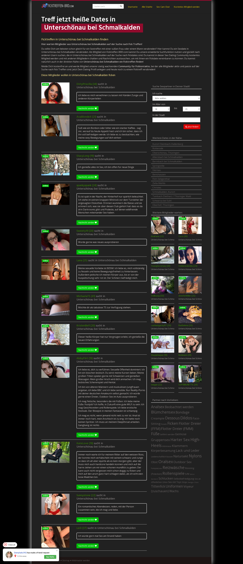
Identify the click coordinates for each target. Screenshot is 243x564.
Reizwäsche (173, 467)
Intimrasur (166, 446)
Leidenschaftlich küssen (162, 456)
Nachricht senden (86, 108)
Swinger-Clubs (193, 482)
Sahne (192, 474)
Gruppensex (160, 440)
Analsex (157, 406)
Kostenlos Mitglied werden (187, 7)
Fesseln (164, 424)
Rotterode (157, 148)
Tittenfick (158, 486)
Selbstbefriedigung (184, 478)
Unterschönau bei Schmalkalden (95, 87)
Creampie (158, 418)
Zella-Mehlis (158, 183)
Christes (156, 187)
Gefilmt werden (167, 434)
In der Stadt (158, 115)
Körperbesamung (163, 451)
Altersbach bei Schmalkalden (167, 157)
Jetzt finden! (192, 126)
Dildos (186, 418)
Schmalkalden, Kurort (163, 191)
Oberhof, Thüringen (163, 205)
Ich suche (157, 93)
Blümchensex (163, 412)
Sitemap (66, 560)
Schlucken (166, 478)
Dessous (172, 418)
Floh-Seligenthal (161, 178)
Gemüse (180, 434)
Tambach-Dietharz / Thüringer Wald (171, 196)
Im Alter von (158, 104)
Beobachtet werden (179, 407)
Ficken (172, 423)
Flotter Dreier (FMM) (177, 428)
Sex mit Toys (174, 482)
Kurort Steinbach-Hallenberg (167, 144)
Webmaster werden (81, 560)
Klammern (180, 446)
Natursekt (180, 456)
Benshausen (159, 174)
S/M (187, 473)
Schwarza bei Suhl (161, 200)
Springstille (158, 165)
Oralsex (165, 461)
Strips (184, 482)
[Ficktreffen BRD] (57, 7)
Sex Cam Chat (163, 7)
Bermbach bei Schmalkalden (167, 161)
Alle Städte (147, 7)
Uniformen (174, 486)
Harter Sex (180, 439)
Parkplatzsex (156, 468)
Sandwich (154, 479)
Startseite (133, 7)
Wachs (174, 491)
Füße (155, 433)
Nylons (195, 455)
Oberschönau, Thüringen (165, 152)
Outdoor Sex (183, 462)
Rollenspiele (173, 473)
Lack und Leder (187, 450)
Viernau (156, 170)
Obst (154, 462)
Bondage (182, 412)
